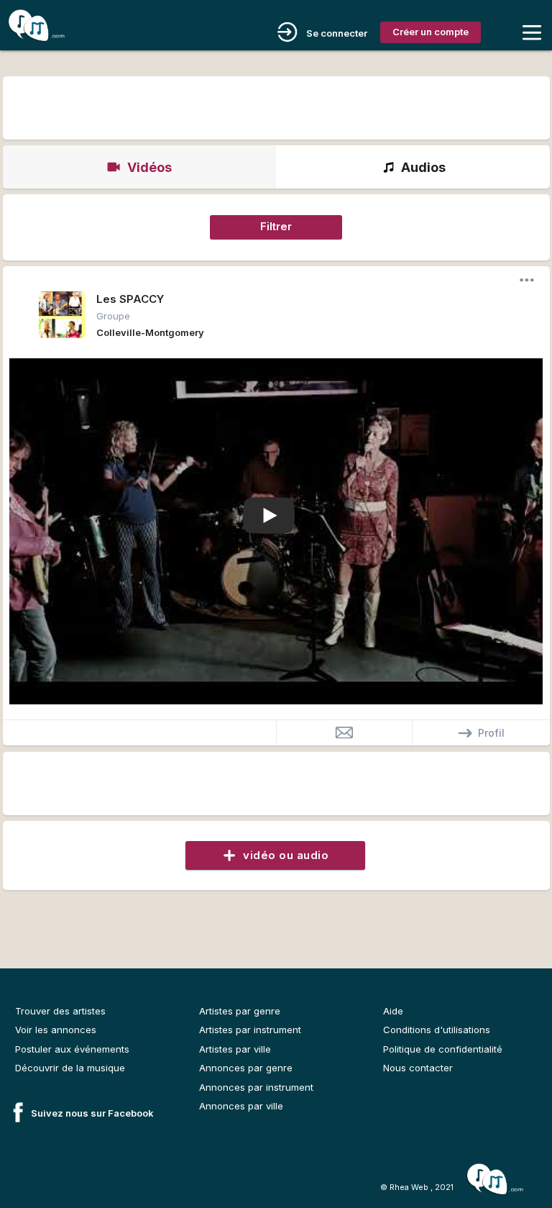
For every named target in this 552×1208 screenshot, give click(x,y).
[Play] (269, 516)
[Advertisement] (276, 106)
